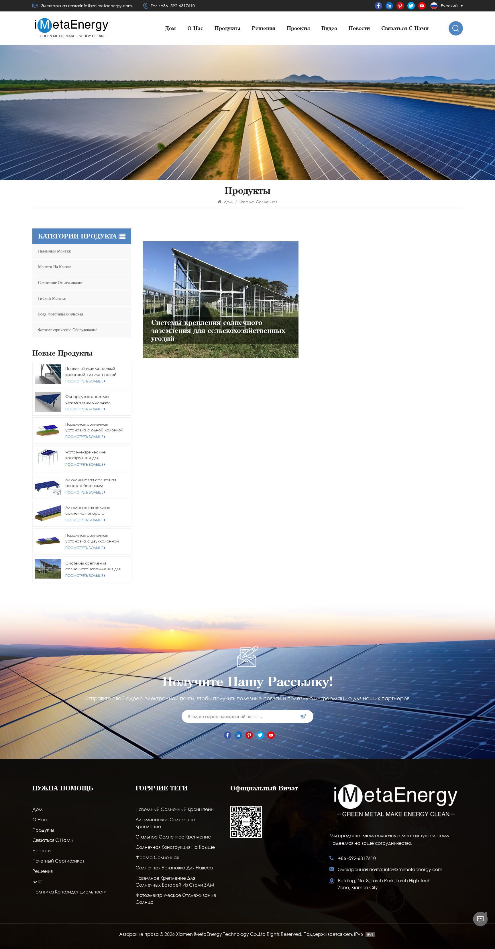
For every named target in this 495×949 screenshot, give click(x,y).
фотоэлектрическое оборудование (67, 330)
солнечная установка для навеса (174, 868)
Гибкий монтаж (52, 298)
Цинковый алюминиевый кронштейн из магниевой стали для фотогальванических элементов (91, 371)
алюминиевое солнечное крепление (165, 822)
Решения (263, 28)
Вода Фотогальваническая (60, 314)
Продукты (227, 28)
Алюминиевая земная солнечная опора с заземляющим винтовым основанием (90, 510)
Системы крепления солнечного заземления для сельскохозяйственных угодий (95, 566)
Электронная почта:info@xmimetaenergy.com (86, 5)
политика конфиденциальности (69, 892)
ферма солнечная (157, 857)
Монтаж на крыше (54, 267)
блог (37, 881)
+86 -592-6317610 (357, 858)
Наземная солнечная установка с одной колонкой (94, 427)
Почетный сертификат (58, 861)
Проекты (298, 28)
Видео (329, 28)
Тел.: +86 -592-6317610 (173, 5)
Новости (359, 28)
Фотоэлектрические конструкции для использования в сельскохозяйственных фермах (87, 455)
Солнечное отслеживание (60, 283)
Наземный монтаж (54, 251)
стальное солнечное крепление (173, 837)
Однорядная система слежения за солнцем (87, 399)
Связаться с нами (405, 28)
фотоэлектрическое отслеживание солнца (175, 898)
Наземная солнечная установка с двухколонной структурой (92, 538)
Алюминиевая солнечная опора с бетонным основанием (90, 482)
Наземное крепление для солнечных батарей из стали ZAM (174, 881)
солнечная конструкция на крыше (175, 847)
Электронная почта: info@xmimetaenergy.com (390, 869)
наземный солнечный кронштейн (174, 809)
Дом (170, 28)
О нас (195, 28)
